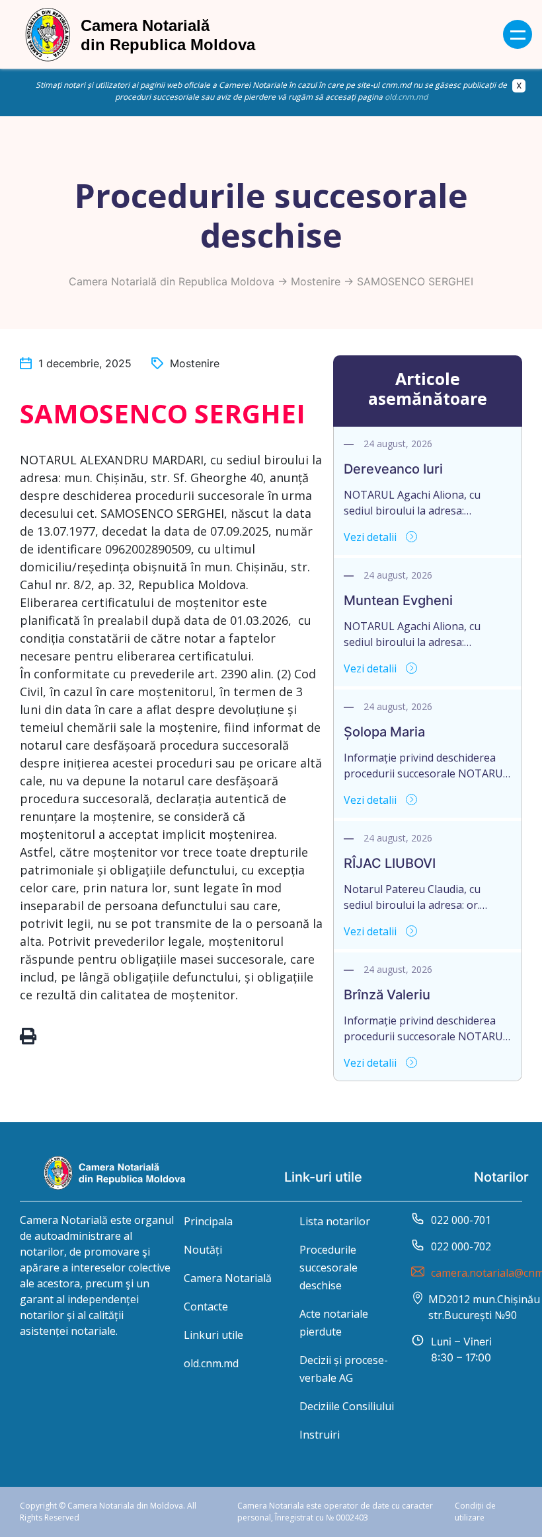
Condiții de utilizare (475, 1511)
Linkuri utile (213, 1335)
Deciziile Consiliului (346, 1406)
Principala (208, 1221)
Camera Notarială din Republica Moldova (171, 281)
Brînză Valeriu (387, 995)
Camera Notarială (228, 1278)
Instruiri (319, 1434)
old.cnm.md (406, 96)
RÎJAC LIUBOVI (390, 863)
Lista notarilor (334, 1221)
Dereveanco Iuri (393, 469)
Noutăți (203, 1249)
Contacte (206, 1306)
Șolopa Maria (384, 732)
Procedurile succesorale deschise (328, 1267)
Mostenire (315, 281)
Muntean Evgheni (398, 600)
